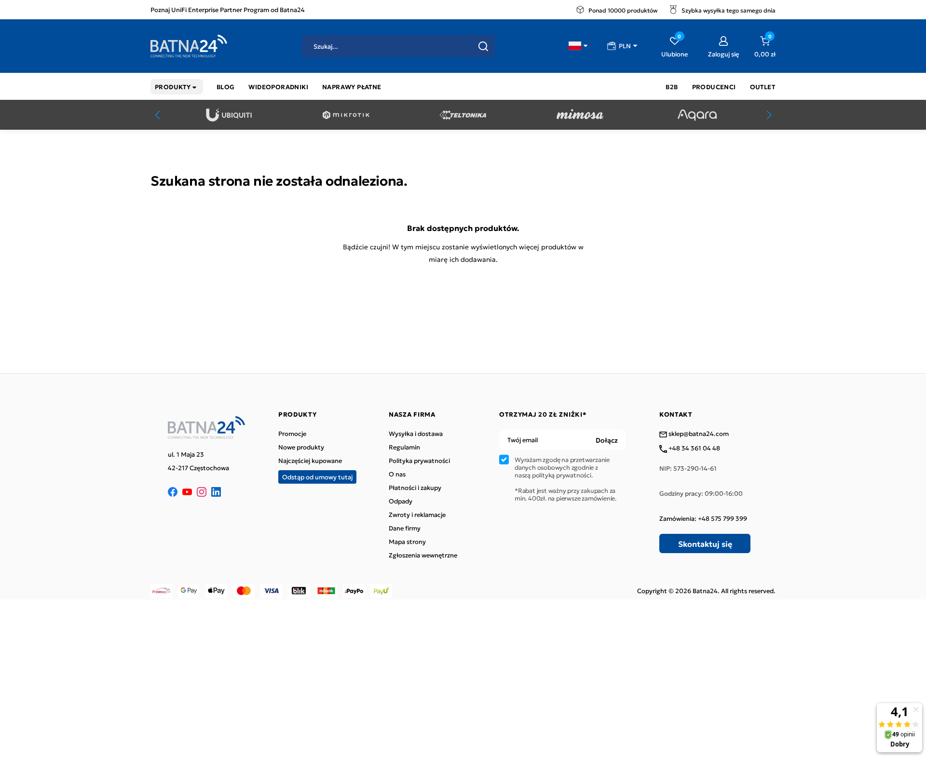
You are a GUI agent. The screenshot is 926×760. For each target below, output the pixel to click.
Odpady (400, 501)
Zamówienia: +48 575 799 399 (703, 518)
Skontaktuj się (705, 543)
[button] (578, 45)
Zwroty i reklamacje (417, 514)
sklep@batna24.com (698, 434)
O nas (397, 474)
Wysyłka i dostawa (416, 433)
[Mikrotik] (346, 115)
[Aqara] (697, 115)
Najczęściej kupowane (310, 460)
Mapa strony (407, 541)
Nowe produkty (301, 447)
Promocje (292, 433)
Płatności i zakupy (415, 487)
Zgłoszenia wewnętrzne (423, 555)
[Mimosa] (580, 115)
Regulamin (404, 447)
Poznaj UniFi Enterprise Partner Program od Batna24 (227, 9)
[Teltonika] (462, 115)
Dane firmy (405, 528)
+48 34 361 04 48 (693, 448)
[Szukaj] (483, 46)
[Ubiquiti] (228, 115)
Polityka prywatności (419, 460)
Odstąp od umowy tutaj (317, 477)
